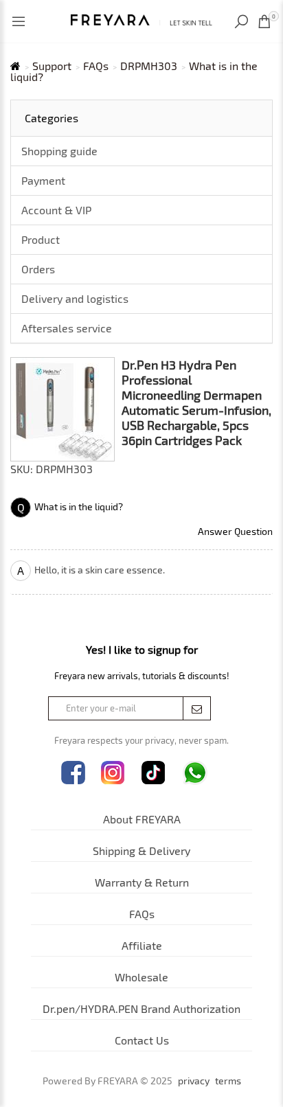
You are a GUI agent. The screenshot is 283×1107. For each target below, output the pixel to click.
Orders (38, 268)
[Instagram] (113, 773)
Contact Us (142, 1040)
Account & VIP (56, 209)
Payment (43, 180)
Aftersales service (66, 327)
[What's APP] (195, 773)
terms (228, 1080)
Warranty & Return (142, 882)
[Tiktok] (154, 773)
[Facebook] (73, 773)
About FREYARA (142, 818)
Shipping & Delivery (141, 850)
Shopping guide (59, 150)
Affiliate (142, 945)
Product (40, 239)
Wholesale (141, 976)
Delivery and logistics (74, 298)
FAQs (96, 65)
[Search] (243, 21)
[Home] (141, 18)
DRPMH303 (148, 65)
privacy (194, 1080)
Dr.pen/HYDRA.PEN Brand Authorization (141, 1008)
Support (51, 65)
